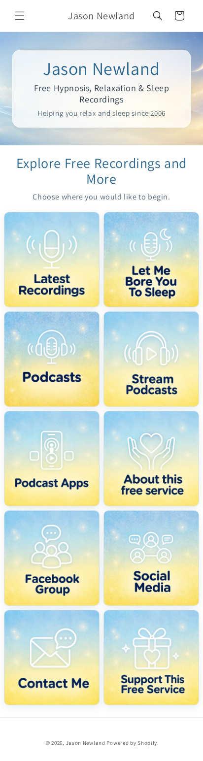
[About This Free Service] (151, 458)
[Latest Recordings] (52, 259)
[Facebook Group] (52, 558)
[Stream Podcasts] (151, 359)
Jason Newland (85, 742)
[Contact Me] (52, 657)
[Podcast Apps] (52, 458)
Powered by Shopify (131, 742)
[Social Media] (151, 558)
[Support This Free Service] (151, 657)
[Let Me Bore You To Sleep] (151, 259)
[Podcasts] (52, 359)
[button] (20, 16)
